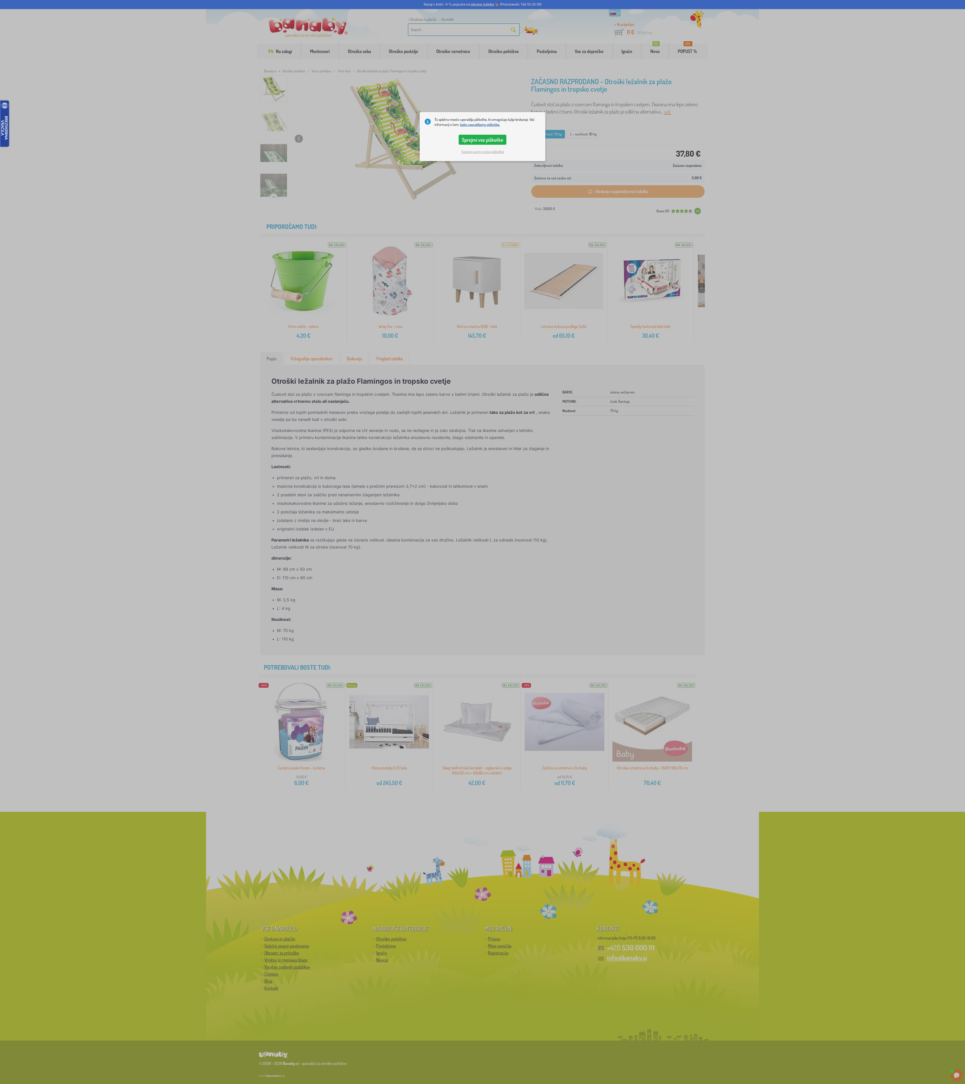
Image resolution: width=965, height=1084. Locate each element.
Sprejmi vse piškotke (482, 139)
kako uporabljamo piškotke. (480, 124)
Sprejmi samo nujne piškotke (482, 151)
